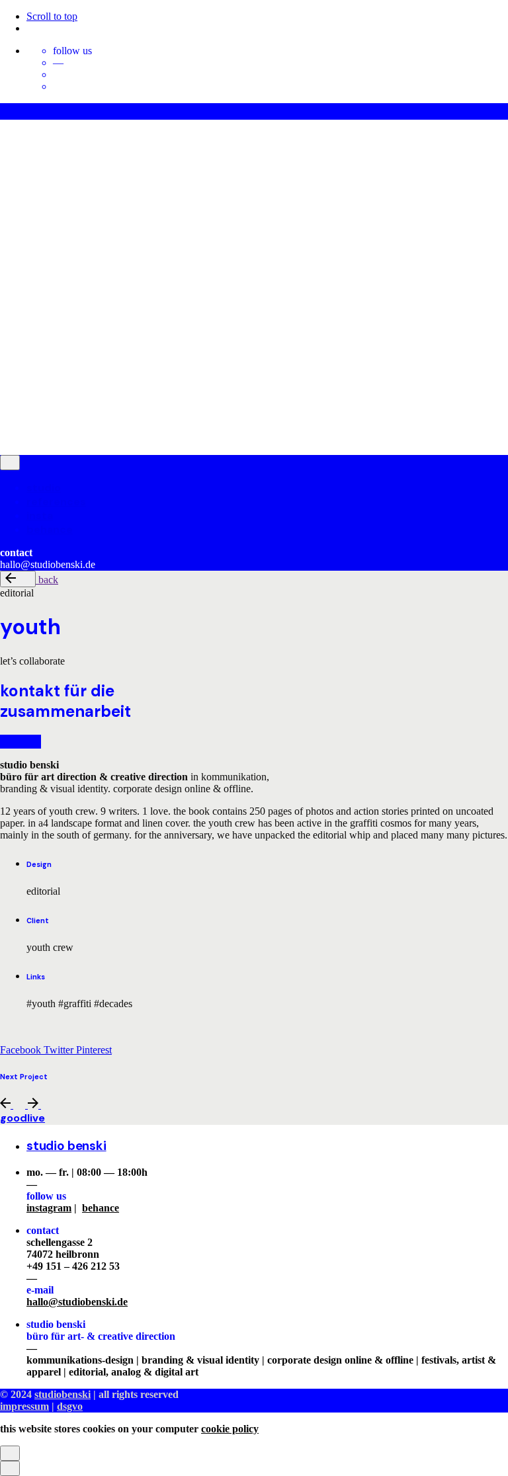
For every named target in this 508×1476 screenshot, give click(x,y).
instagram (48, 1207)
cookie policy (230, 1428)
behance (100, 1207)
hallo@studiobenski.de (77, 1301)
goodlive (22, 1118)
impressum (22, 355)
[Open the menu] (5, 129)
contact (47, 437)
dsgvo (64, 355)
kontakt (20, 742)
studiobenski (60, 333)
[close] (10, 192)
